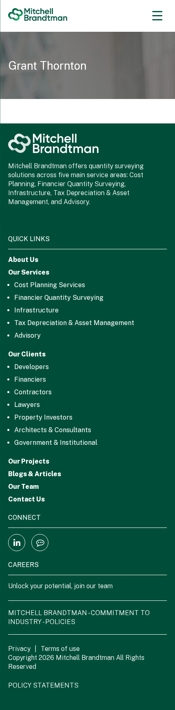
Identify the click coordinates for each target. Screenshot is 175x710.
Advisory (27, 335)
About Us (23, 260)
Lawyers (27, 405)
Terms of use (60, 649)
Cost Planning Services (49, 285)
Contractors (33, 392)
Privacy (19, 649)
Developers (31, 367)
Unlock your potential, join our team (60, 586)
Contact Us (26, 499)
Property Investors (43, 417)
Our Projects (28, 461)
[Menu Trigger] (157, 15)
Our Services (28, 272)
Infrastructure (36, 310)
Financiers (30, 379)
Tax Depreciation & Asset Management (74, 323)
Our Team (23, 486)
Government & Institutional (55, 442)
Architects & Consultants (52, 430)
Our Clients (27, 354)
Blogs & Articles (34, 474)
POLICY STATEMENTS (43, 685)
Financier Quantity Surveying (58, 297)
